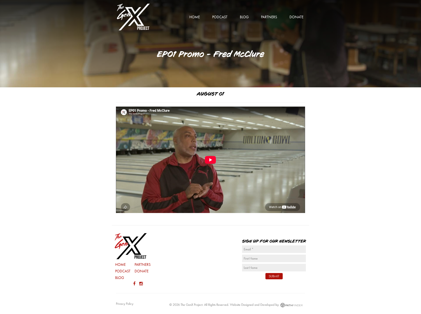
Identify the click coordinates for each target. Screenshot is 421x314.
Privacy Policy (124, 303)
